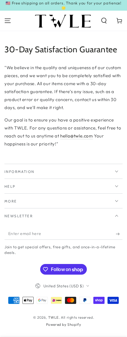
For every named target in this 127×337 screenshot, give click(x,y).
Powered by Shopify (63, 324)
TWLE (53, 317)
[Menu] (7, 21)
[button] (104, 21)
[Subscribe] (119, 233)
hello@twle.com (76, 136)
